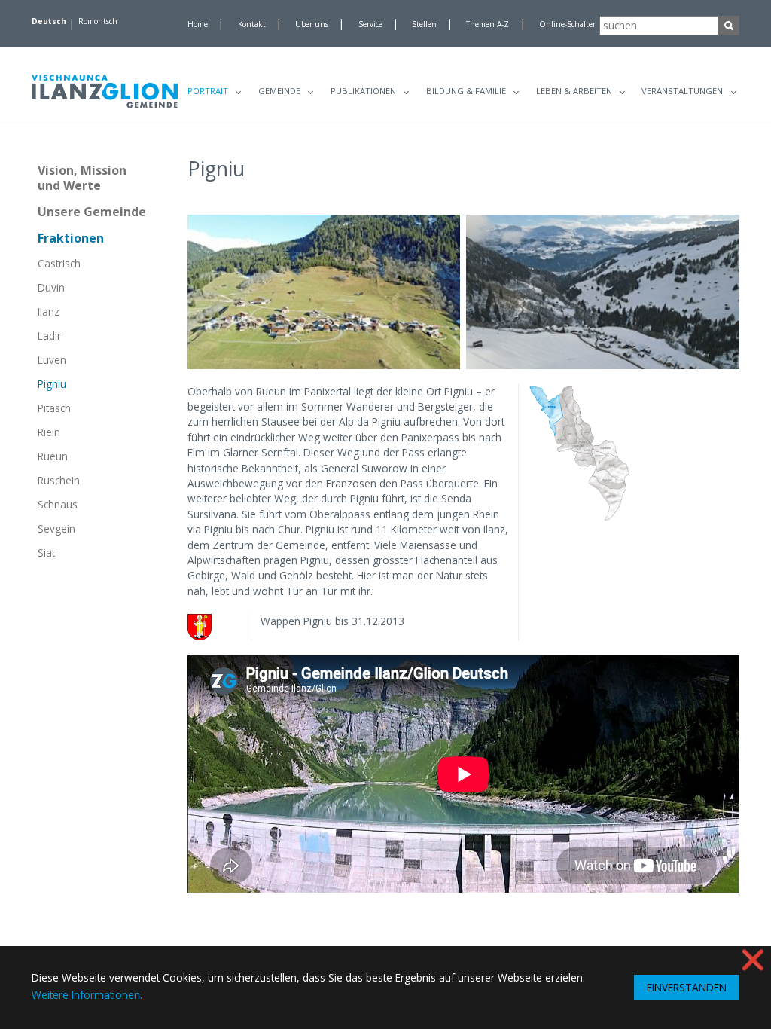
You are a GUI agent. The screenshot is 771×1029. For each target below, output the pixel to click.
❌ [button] (753, 959)
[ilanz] (105, 92)
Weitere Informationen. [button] (87, 995)
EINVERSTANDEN (687, 987)
